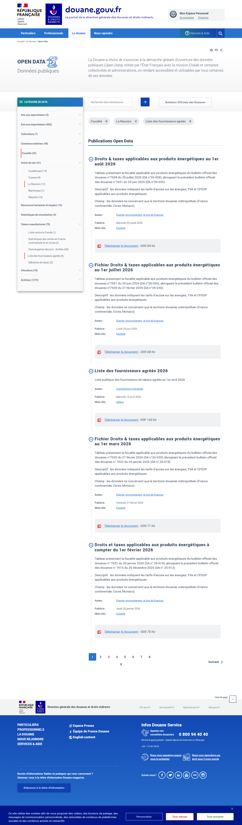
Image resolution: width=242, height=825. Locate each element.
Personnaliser (144, 816)
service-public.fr (166, 707)
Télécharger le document (121, 246)
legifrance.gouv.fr (191, 707)
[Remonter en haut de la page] (232, 699)
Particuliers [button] (28, 33)
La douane (31, 41)
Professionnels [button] (53, 33)
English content (83, 737)
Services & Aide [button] (199, 33)
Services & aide (29, 744)
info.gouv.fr (144, 707)
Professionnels (30, 729)
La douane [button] (78, 33)
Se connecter (187, 17)
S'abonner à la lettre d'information (44, 787)
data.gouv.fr (214, 707)
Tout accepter (215, 816)
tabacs (120, 402)
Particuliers (28, 724)
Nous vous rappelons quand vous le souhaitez (165, 757)
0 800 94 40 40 (193, 734)
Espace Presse (83, 725)
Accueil (20, 41)
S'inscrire (203, 17)
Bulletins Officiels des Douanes (185, 102)
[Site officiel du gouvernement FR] (29, 14)
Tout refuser (179, 816)
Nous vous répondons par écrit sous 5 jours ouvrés (206, 757)
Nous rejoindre (103, 33)
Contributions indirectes (129, 389)
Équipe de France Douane (90, 731)
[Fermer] (232, 807)
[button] (211, 50)
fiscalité (120, 228)
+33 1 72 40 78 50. (150, 746)
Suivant (213, 662)
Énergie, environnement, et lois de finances (139, 215)
